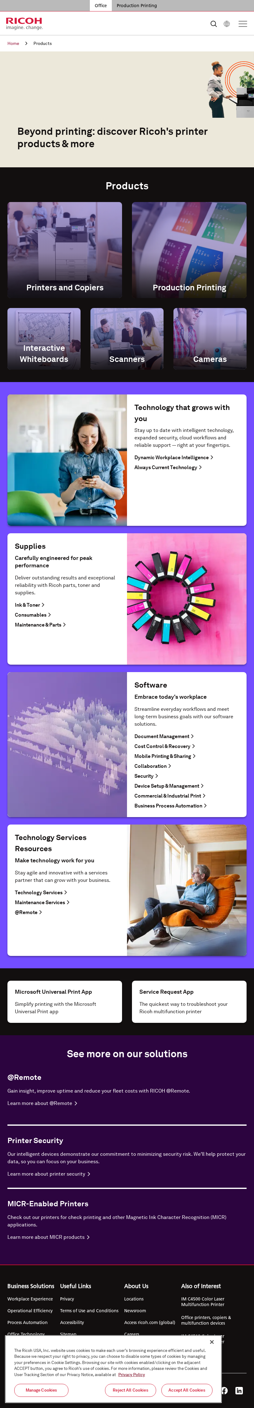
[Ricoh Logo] (24, 24)
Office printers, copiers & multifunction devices (206, 1320)
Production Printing (137, 5)
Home (13, 43)
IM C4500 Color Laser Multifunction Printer (202, 1301)
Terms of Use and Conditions (89, 1310)
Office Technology (26, 1334)
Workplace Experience (30, 1299)
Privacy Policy (131, 1374)
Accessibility (72, 1322)
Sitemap (68, 1334)
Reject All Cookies (130, 1390)
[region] (113, 1369)
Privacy (67, 1299)
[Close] (212, 1342)
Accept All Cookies (187, 1390)
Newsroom (135, 1310)
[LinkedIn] (239, 1390)
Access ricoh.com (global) (149, 1322)
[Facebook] (224, 1390)
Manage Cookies (41, 1390)
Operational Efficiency (30, 1310)
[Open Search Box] (214, 24)
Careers (131, 1334)
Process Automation (27, 1322)
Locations (133, 1299)
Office (101, 5)
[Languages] (226, 24)
